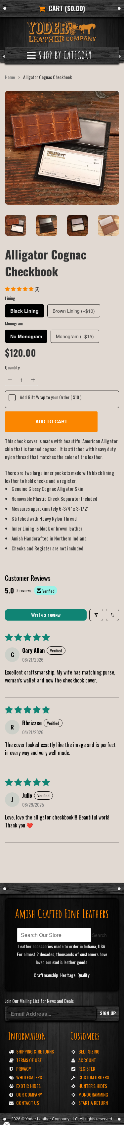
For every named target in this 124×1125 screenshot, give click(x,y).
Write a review (46, 615)
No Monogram (26, 336)
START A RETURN (93, 1102)
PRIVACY (23, 1068)
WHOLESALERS (29, 1077)
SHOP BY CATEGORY (64, 55)
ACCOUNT (87, 1059)
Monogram (14, 323)
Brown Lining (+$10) (74, 310)
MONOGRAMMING (93, 1094)
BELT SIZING (89, 1051)
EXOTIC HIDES (28, 1085)
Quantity (12, 367)
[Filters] (96, 615)
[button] (19, 288)
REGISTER (86, 1068)
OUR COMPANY (29, 1094)
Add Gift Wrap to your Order (50, 397)
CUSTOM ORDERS (93, 1077)
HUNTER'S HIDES (92, 1085)
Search (99, 935)
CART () (65, 8)
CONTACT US (27, 1102)
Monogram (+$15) (75, 336)
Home (10, 76)
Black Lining (24, 310)
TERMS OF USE (29, 1059)
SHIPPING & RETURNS (35, 1051)
